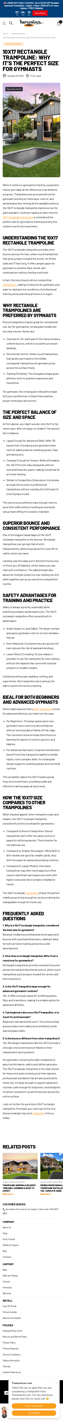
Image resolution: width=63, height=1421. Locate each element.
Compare (7, 1257)
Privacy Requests (10, 1348)
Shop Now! (40, 13)
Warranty (7, 1293)
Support (8, 1264)
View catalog (5, 23)
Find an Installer (10, 1312)
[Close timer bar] (58, 5)
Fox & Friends (9, 1239)
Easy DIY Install (9, 1306)
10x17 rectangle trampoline (18, 217)
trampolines (9, 284)
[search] (11, 23)
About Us (7, 1227)
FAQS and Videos (10, 1275)
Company (8, 1221)
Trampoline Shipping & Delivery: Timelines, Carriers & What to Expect (19, 1188)
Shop (5, 1233)
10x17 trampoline (42, 708)
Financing (7, 1287)
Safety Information (11, 1360)
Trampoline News (18, 33)
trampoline (32, 892)
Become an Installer (12, 1318)
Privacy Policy (9, 1342)
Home (5, 33)
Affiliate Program (11, 1245)
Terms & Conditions (11, 1354)
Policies (8, 1325)
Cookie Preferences (12, 1372)
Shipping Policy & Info (12, 1330)
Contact (6, 1281)
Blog (5, 1251)
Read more (8, 1194)
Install (8, 1300)
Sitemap (6, 1366)
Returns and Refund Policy (15, 1336)
